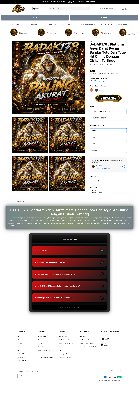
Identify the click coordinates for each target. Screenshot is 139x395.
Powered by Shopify (116, 380)
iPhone (19, 343)
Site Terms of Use (65, 357)
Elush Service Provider (45, 347)
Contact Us (63, 347)
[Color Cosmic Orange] (91, 90)
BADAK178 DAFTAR (88, 25)
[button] (15, 25)
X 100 (94, 131)
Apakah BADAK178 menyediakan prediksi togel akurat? (57, 286)
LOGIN (35, 18)
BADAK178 (15, 25)
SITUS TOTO (122, 25)
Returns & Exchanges (66, 343)
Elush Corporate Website (88, 347)
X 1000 (94, 137)
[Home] (18, 8)
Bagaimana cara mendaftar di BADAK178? (52, 262)
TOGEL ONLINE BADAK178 (101, 111)
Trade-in (41, 354)
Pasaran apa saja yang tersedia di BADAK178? (54, 298)
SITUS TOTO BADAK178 (100, 118)
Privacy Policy (64, 354)
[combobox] (69, 8)
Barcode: (102, 64)
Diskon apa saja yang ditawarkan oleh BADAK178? (55, 274)
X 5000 (94, 150)
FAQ (60, 350)
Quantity (93, 176)
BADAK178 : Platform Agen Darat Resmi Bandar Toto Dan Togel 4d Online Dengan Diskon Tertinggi (69, 2)
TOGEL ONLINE (106, 25)
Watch (19, 347)
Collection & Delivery (66, 340)
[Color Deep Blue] (96, 90)
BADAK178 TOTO (23, 361)
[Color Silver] (101, 90)
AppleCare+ (42, 336)
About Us (83, 336)
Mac (18, 336)
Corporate (41, 340)
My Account (63, 336)
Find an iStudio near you (88, 340)
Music (19, 350)
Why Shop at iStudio (87, 343)
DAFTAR (104, 18)
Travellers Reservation (45, 357)
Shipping (101, 73)
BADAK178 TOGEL (50, 25)
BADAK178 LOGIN (69, 25)
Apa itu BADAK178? (43, 251)
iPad (18, 340)
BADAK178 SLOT (31, 25)
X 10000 (94, 144)
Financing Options (44, 350)
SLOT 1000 (42, 343)
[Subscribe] (47, 376)
